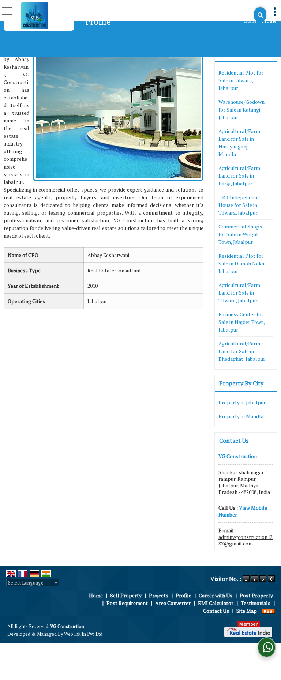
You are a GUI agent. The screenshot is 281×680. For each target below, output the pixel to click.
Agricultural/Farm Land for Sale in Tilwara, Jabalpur (239, 293)
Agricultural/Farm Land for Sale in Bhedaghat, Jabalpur (241, 351)
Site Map (246, 610)
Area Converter (173, 603)
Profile (183, 595)
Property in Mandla (240, 416)
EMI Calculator (215, 603)
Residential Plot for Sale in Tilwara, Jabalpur (240, 80)
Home (250, 21)
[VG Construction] (34, 15)
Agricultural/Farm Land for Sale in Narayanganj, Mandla (239, 143)
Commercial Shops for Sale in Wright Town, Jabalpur (240, 234)
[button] (242, 511)
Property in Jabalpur (242, 402)
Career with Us (215, 595)
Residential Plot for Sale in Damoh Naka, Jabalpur (241, 263)
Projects (158, 595)
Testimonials (255, 603)
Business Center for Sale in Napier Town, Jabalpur (241, 322)
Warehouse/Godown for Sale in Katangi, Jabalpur (241, 109)
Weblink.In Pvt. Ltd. (84, 634)
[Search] (260, 14)
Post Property (256, 595)
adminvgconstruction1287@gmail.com (245, 540)
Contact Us (216, 610)
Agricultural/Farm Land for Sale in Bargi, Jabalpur (239, 176)
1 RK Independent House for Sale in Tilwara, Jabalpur (238, 205)
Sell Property (126, 595)
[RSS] (268, 610)
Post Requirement (127, 603)
